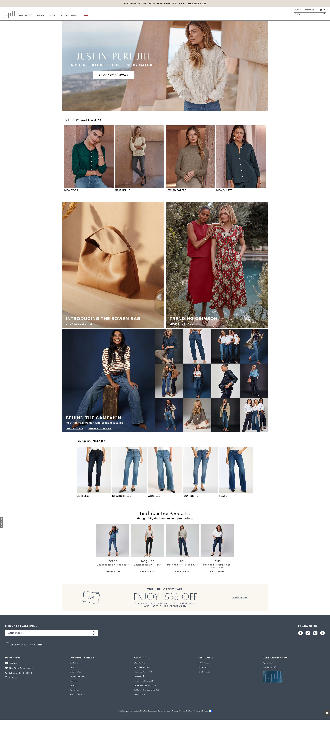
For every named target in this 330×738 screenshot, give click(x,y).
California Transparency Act (146, 690)
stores (298, 10)
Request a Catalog (78, 676)
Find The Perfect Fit (143, 672)
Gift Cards (203, 667)
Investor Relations (142, 681)
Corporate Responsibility (145, 685)
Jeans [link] (52, 15)
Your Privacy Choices (198, 711)
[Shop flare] (236, 470)
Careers (138, 676)
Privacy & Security (180, 711)
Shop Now (201, 3)
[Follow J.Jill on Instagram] (308, 633)
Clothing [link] (40, 15)
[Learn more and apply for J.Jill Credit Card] (272, 682)
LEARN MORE (74, 428)
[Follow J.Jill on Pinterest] (315, 633)
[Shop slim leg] (94, 470)
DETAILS (191, 3)
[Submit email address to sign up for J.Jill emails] (94, 633)
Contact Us (74, 663)
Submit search (294, 14)
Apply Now (268, 663)
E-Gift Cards (204, 663)
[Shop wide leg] (165, 470)
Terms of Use (164, 711)
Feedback (13, 677)
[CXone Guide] (327, 713)
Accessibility (139, 694)
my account (309, 10)
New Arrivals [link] (25, 15)
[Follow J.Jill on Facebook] (300, 633)
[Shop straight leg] (129, 470)
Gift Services (204, 672)
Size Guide (74, 690)
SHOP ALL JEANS (100, 428)
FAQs (72, 667)
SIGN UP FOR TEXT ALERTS (27, 644)
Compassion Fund (142, 667)
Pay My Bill (268, 667)
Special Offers (76, 694)
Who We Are (139, 663)
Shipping (73, 681)
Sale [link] (86, 15)
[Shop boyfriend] (200, 470)
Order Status (75, 672)
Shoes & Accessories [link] (70, 15)
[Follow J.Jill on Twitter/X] (322, 633)
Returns (73, 685)
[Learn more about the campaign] (165, 380)
